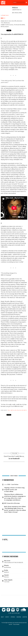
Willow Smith (23, 410)
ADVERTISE (25, 617)
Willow (17, 410)
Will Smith (11, 410)
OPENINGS (13, 617)
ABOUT (2, 617)
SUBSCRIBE (19, 617)
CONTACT (7, 617)
